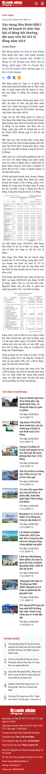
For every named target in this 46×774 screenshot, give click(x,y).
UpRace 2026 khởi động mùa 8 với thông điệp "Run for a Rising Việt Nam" (23, 687)
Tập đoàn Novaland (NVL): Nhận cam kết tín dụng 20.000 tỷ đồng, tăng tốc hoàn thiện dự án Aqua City (24, 674)
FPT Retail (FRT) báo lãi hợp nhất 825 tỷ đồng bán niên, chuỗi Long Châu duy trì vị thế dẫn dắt (31, 611)
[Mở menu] (42, 3)
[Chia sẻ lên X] (14, 77)
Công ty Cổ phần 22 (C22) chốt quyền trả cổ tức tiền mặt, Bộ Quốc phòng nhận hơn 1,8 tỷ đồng (31, 452)
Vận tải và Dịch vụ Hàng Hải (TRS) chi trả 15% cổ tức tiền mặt (31, 474)
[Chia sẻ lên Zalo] (4, 77)
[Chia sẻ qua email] (19, 77)
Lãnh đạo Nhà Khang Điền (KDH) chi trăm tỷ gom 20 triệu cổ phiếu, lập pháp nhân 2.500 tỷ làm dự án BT (31, 562)
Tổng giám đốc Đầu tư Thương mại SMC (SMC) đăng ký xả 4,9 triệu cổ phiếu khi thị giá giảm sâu (30, 587)
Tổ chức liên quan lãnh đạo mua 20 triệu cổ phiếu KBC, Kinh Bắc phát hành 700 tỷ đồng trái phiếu (31, 495)
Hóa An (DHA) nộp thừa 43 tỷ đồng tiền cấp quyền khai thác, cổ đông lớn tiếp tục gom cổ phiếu (31, 404)
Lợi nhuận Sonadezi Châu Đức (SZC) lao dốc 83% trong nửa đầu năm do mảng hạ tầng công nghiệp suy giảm (31, 538)
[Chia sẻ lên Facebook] (9, 77)
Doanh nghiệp (8, 15)
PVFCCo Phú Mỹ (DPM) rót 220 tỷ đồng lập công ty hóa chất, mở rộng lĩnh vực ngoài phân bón (23, 662)
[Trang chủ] (23, 712)
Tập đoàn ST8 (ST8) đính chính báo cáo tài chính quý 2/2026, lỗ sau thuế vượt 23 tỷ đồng (31, 428)
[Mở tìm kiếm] (36, 3)
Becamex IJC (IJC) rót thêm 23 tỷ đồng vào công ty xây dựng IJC (30, 517)
